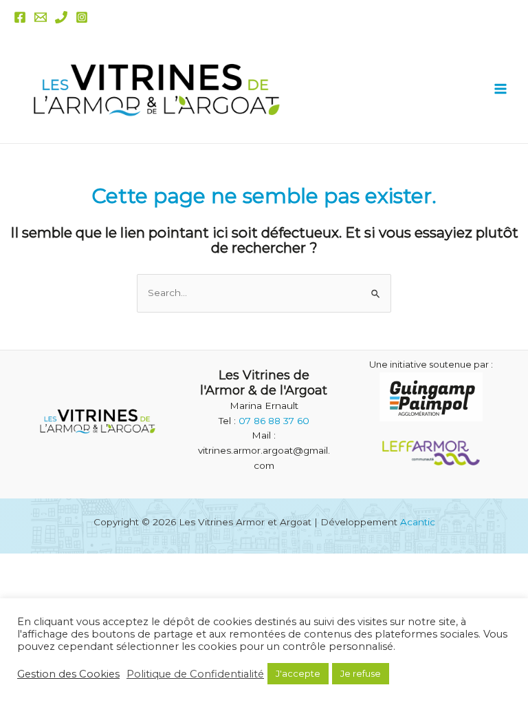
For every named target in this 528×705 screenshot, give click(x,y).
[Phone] (61, 17)
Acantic (417, 521)
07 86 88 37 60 (274, 420)
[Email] (40, 17)
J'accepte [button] (298, 673)
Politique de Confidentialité (195, 674)
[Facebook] (20, 17)
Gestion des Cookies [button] (68, 674)
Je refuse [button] (360, 673)
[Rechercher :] (264, 292)
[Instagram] (82, 17)
